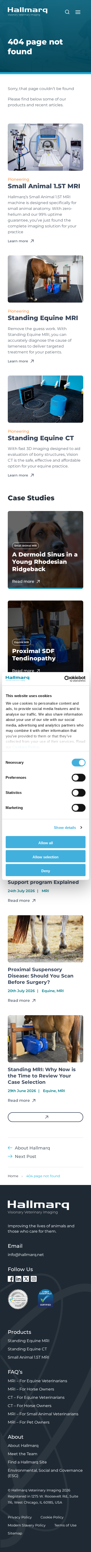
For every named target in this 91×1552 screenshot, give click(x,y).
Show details (65, 827)
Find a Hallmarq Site (27, 1462)
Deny (45, 871)
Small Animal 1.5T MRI (28, 1357)
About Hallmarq (23, 1445)
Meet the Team (22, 1454)
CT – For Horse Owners (29, 1405)
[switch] (78, 777)
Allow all (45, 843)
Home (13, 1176)
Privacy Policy (20, 1517)
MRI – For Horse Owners (31, 1389)
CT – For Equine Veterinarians (36, 1397)
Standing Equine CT (27, 1349)
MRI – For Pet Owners (29, 1422)
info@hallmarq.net (26, 1254)
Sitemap (15, 1533)
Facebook (11, 1279)
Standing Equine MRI (29, 1340)
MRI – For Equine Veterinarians (37, 1381)
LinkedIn (18, 1279)
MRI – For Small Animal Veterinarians (43, 1414)
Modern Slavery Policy (27, 1525)
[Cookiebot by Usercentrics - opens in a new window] (64, 679)
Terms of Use (65, 1525)
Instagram (34, 1279)
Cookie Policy (52, 1517)
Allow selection (45, 857)
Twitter (26, 1279)
